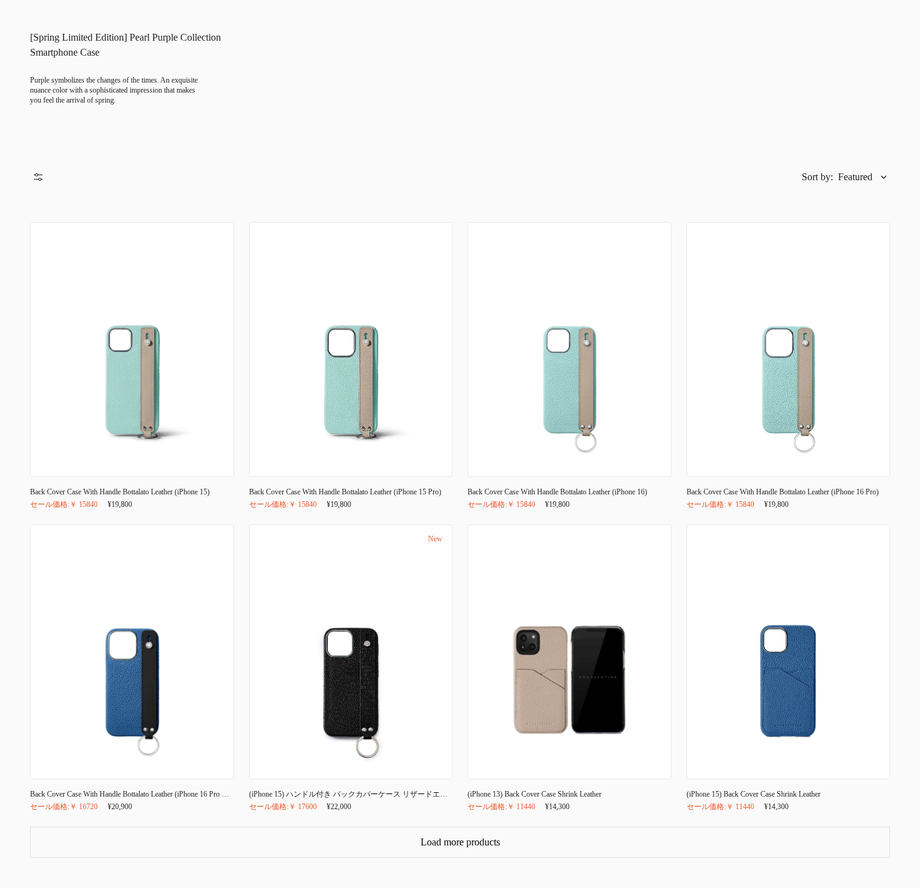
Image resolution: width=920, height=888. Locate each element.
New (435, 538)
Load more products (460, 842)
